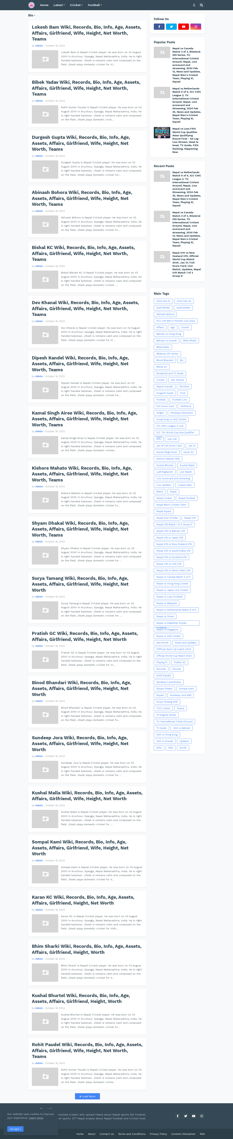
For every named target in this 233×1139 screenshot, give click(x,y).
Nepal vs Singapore (167, 629)
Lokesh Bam (185, 485)
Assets (185, 327)
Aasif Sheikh (183, 307)
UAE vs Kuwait (164, 741)
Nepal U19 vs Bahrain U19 (170, 531)
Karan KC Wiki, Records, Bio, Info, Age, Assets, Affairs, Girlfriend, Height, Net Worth (83, 900)
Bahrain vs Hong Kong (168, 334)
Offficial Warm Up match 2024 (173, 649)
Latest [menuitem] (58, 5)
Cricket (160, 380)
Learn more (36, 1117)
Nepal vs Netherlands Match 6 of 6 (176, 609)
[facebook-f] (159, 27)
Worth (183, 747)
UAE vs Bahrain (181, 728)
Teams (180, 708)
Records (161, 669)
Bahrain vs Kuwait (166, 340)
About (91, 1133)
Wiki (170, 747)
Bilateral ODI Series (167, 353)
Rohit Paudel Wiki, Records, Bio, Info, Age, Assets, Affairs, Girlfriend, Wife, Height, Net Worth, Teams (87, 1050)
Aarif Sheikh (163, 307)
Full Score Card (165, 406)
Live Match (185, 472)
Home (80, 1133)
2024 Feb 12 (163, 301)
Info (158, 439)
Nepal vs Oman (165, 616)
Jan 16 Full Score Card (169, 445)
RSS (202, 1133)
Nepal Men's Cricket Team (171, 504)
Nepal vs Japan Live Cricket (172, 590)
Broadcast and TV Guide (169, 373)
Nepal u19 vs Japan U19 (169, 537)
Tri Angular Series (166, 715)
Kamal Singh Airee (166, 452)
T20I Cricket (163, 708)
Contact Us (107, 1133)
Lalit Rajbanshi (164, 472)
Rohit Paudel (163, 675)
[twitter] (171, 27)
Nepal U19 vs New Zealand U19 (174, 544)
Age (172, 327)
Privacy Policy (158, 1133)
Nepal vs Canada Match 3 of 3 (173, 577)
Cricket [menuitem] (75, 5)
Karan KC (188, 452)
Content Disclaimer (183, 1133)
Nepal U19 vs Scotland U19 (171, 557)
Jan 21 (191, 445)
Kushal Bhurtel (164, 465)
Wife (159, 747)
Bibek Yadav (162, 347)
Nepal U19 (190, 517)
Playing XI (161, 662)
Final (182, 393)
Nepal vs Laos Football (169, 596)
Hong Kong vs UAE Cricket (171, 419)
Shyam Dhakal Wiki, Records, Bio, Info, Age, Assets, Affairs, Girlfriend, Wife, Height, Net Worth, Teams (80, 529)
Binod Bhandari (164, 360)
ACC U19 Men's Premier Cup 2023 (175, 320)
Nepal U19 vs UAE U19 (168, 563)
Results (176, 669)
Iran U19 (172, 439)
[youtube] (183, 27)
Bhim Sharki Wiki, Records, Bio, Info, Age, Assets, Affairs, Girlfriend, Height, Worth (86, 949)
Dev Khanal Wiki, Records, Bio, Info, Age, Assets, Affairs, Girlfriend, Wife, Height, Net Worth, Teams (85, 308)
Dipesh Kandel (164, 386)
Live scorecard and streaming (173, 478)
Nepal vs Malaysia (166, 603)
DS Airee (184, 386)
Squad (159, 695)
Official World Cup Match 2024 (174, 655)
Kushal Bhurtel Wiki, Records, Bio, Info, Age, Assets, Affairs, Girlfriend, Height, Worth (81, 998)
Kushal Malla (187, 465)
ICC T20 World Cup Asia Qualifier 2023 (175, 433)
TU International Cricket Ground (174, 721)
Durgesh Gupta (164, 393)
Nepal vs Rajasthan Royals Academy (171, 624)
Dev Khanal (177, 380)
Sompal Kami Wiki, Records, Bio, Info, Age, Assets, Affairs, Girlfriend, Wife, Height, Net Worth (80, 847)
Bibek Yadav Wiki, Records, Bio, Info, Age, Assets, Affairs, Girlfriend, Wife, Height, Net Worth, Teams (86, 88)
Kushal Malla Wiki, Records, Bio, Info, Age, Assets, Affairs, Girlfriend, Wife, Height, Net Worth (87, 795)
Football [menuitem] (94, 5)
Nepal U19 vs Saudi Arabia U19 (173, 550)
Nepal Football (186, 498)
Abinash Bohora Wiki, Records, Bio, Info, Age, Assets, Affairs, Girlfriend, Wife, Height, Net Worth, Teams (82, 198)
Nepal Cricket (164, 498)
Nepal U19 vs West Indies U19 (173, 570)
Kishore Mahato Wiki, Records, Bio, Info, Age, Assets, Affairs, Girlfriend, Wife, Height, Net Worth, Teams (82, 474)
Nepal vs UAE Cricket (168, 636)
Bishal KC (161, 366)
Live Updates (163, 485)
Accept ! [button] (15, 1129)
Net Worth (162, 642)
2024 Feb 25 (184, 301)
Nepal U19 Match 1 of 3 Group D (174, 524)
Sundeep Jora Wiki (180, 695)
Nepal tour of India (167, 517)
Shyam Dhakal (164, 688)
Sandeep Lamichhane (168, 682)
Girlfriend (185, 406)
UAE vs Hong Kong (166, 734)
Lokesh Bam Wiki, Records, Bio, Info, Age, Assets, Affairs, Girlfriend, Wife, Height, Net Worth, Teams (86, 33)
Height (160, 412)
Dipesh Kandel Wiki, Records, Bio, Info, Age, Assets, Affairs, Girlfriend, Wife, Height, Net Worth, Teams (80, 363)
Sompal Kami (186, 688)
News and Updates (186, 642)
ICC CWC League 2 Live (169, 426)
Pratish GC (180, 662)
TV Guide (161, 728)
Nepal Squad (163, 511)
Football (161, 399)
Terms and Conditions (131, 1133)
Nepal (173, 491)
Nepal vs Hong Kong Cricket (172, 583)
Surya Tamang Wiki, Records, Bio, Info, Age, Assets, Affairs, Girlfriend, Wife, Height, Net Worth (80, 584)
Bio (181, 360)
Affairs (160, 327)
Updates (184, 741)
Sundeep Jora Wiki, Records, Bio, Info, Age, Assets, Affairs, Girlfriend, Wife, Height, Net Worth (80, 743)
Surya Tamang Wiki (167, 701)
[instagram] (195, 27)
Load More (88, 1096)
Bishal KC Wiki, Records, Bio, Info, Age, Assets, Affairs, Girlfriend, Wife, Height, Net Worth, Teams (83, 253)
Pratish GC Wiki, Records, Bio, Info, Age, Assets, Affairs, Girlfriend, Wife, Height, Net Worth (85, 636)
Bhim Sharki (189, 340)
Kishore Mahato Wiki (168, 458)
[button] (194, 5)
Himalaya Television (181, 412)
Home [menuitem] (44, 5)
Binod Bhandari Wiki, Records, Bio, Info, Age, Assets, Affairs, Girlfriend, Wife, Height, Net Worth (81, 688)
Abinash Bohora (165, 314)
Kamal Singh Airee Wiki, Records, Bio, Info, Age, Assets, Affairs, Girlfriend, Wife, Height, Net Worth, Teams (84, 418)
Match (159, 491)
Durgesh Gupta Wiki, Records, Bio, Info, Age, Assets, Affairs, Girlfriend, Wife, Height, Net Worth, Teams (81, 143)
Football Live (179, 399)
